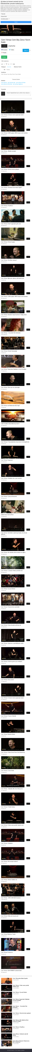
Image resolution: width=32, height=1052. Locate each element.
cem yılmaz (4, 82)
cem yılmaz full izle (20, 82)
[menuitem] (23, 34)
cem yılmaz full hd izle (6, 84)
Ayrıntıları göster (4, 19)
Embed (4, 57)
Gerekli (3, 14)
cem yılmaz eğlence (18, 84)
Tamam (16, 22)
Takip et (26, 50)
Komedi (9, 66)
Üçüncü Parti (4, 16)
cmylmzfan (11, 46)
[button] (5, 34)
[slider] (16, 31)
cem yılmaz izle (11, 82)
